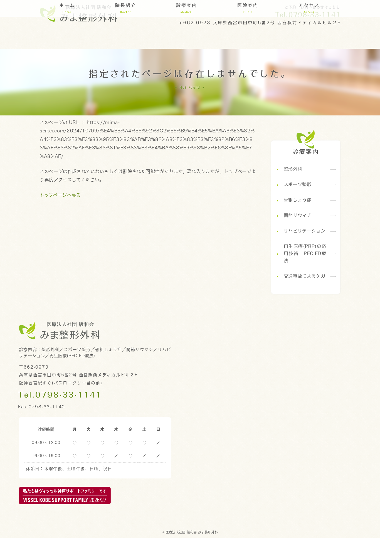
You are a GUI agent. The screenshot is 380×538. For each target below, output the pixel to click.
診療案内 (305, 152)
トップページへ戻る (60, 195)
